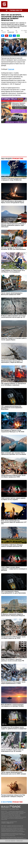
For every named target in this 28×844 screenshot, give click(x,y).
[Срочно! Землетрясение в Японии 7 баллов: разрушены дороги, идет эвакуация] (14, 214)
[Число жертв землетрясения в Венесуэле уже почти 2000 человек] (14, 762)
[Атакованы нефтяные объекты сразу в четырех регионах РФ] (14, 535)
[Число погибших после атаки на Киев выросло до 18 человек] (14, 740)
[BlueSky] (2, 36)
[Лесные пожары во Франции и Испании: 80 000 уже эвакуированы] (14, 238)
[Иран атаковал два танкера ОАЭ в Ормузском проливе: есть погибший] (14, 443)
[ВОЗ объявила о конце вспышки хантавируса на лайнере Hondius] (14, 694)
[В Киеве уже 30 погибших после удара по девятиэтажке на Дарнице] (14, 717)
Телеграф (11, 69)
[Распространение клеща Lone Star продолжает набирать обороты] (14, 785)
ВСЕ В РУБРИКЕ (12, 802)
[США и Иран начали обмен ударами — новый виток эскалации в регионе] (14, 557)
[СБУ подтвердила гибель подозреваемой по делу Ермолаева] (14, 581)
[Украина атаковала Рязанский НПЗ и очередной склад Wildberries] (14, 168)
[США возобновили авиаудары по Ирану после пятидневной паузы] (14, 191)
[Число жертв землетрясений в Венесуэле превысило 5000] (14, 283)
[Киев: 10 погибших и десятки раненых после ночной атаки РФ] (14, 649)
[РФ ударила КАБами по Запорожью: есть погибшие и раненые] (14, 373)
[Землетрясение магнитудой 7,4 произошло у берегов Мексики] (14, 351)
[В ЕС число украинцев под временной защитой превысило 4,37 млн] (14, 511)
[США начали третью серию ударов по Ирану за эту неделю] (14, 488)
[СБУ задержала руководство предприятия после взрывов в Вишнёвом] (14, 396)
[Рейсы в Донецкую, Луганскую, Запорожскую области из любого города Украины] (14, 110)
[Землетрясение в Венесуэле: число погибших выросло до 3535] (14, 627)
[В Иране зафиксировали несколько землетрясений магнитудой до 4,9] (14, 306)
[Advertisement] (14, 139)
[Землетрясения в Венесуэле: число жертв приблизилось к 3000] (14, 672)
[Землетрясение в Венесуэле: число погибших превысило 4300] (14, 465)
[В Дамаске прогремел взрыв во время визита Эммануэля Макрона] (14, 604)
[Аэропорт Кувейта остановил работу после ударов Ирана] (14, 328)
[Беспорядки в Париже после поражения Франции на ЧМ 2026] (14, 420)
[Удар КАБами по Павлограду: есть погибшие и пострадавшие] (14, 260)
